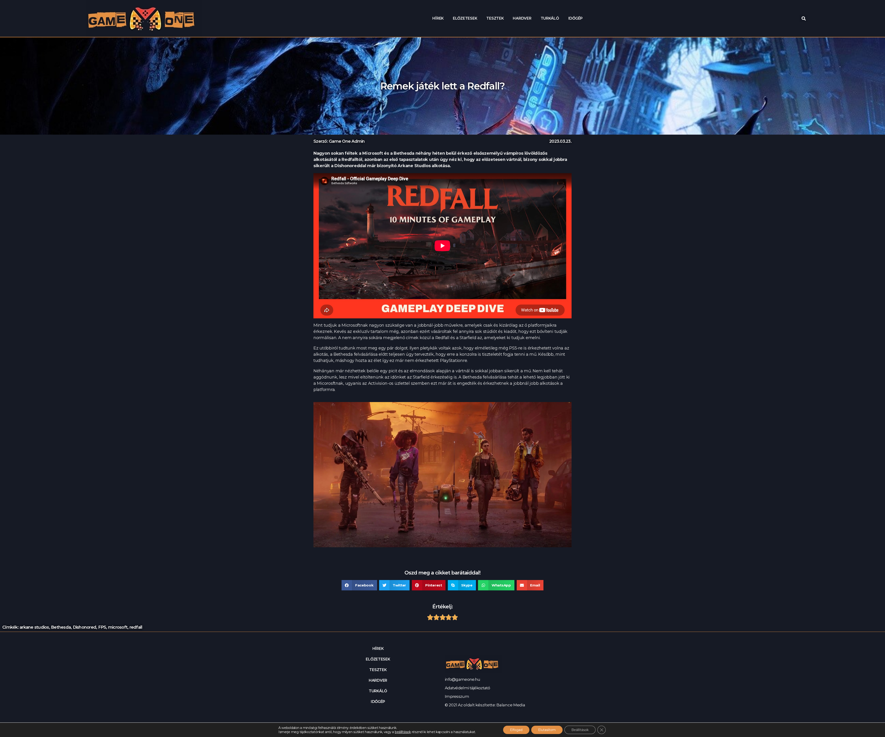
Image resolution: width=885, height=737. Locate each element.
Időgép (575, 18)
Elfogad (516, 730)
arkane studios (34, 627)
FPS (102, 627)
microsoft (117, 627)
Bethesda (61, 627)
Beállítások (580, 730)
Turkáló (550, 18)
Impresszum (457, 696)
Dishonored (84, 627)
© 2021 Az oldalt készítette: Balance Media (485, 705)
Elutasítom (547, 730)
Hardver (522, 18)
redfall (136, 627)
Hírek (438, 18)
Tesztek (495, 18)
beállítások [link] (403, 732)
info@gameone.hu (462, 679)
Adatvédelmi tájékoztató (467, 688)
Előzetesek (465, 18)
